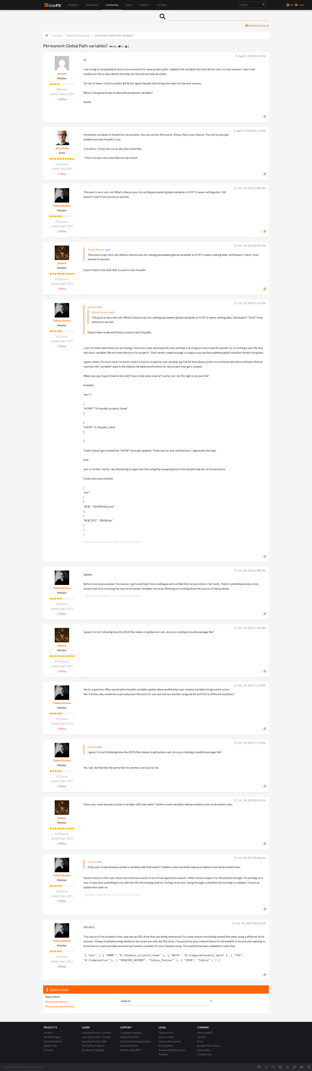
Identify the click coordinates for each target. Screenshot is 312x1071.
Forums (57, 35)
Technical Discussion (78, 35)
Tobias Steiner (62, 205)
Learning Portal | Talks (94, 1041)
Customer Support (131, 1032)
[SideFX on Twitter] (266, 1067)
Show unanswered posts (59, 1006)
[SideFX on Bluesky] (280, 1067)
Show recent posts (56, 1001)
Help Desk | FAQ (129, 1036)
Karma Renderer (53, 1041)
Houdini (48, 1032)
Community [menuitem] (111, 4)
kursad (62, 73)
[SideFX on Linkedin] (308, 1067)
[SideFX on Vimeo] (294, 1067)
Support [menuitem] (144, 4)
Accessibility (166, 1045)
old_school (62, 148)
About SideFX (205, 1032)
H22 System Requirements (135, 1041)
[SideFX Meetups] (287, 1067)
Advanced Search (258, 25)
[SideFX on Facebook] (259, 1067)
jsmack (62, 263)
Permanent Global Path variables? (114, 35)
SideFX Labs (50, 1045)
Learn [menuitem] (129, 4)
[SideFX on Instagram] (273, 1067)
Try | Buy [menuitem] (162, 4)
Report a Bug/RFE (130, 1049)
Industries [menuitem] (92, 4)
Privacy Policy (166, 1036)
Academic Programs (93, 1049)
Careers (201, 1036)
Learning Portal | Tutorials (96, 1032)
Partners (49, 1049)
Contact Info (204, 1054)
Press (200, 1041)
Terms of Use (166, 1032)
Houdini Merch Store (208, 1045)
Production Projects (93, 1045)
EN (291, 4)
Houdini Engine (52, 1036)
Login (301, 4)
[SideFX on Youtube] (302, 1067)
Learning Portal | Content (96, 1036)
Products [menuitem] (73, 4)
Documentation (129, 1045)
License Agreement (170, 1041)
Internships (203, 1049)
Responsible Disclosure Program (172, 1052)
